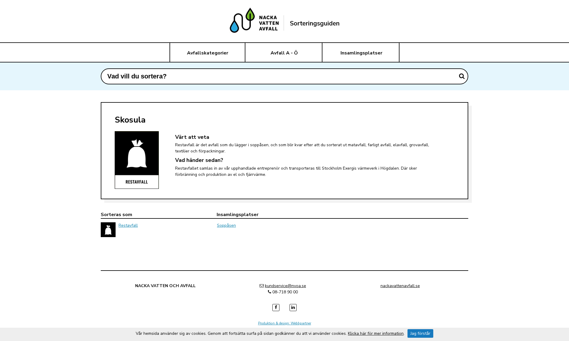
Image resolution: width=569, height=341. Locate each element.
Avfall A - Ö (284, 53)
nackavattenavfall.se (400, 286)
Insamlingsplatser (361, 53)
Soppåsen (226, 225)
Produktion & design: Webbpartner (284, 323)
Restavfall (128, 225)
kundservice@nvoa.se (285, 286)
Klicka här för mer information (376, 333)
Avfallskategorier (207, 53)
